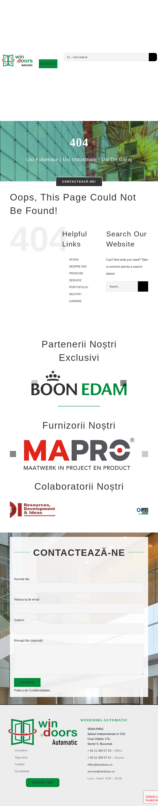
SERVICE (75, 280)
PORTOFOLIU (78, 287)
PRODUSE (76, 273)
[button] (34, 383)
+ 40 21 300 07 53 (99, 750)
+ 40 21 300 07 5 (98, 757)
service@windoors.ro (101, 771)
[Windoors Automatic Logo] (43, 719)
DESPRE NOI (78, 266)
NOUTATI (75, 294)
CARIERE (75, 301)
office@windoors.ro (100, 764)
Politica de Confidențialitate (32, 690)
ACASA (74, 259)
